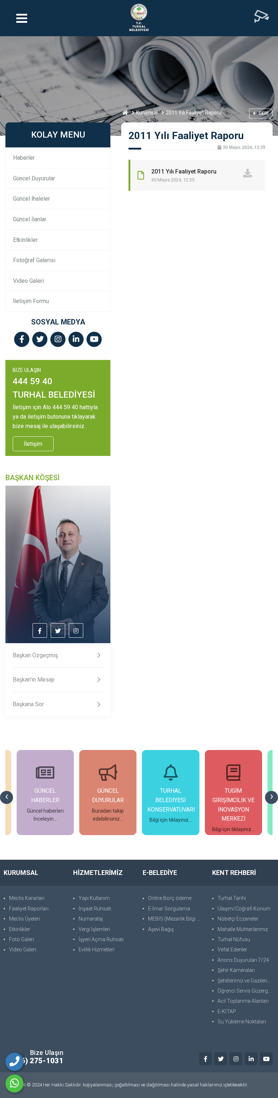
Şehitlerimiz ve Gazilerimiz (246, 981)
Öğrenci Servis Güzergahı (246, 991)
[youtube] (94, 339)
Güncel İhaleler (31, 198)
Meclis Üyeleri (24, 919)
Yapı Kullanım (94, 898)
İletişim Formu (31, 301)
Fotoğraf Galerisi (34, 260)
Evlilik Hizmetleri (96, 949)
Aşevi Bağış (161, 929)
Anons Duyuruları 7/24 (243, 960)
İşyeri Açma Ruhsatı (101, 939)
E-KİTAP (227, 1011)
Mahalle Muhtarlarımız (243, 929)
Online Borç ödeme (169, 898)
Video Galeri (28, 280)
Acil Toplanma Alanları (243, 1001)
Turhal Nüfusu (234, 939)
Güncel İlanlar (29, 219)
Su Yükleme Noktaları (242, 1021)
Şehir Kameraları (236, 970)
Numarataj (91, 919)
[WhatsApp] (14, 1083)
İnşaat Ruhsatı (95, 908)
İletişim (33, 443)
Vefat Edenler (232, 949)
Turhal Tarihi (232, 898)
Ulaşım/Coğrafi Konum (244, 908)
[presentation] (6, 797)
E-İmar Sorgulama (169, 908)
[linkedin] (76, 339)
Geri (263, 113)
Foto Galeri (21, 939)
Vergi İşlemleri (94, 929)
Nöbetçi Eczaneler (238, 919)
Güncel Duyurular (34, 178)
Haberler (24, 157)
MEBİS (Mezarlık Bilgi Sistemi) (176, 919)
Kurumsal (147, 113)
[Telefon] (14, 1062)
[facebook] (21, 339)
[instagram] (58, 339)
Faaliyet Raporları (29, 908)
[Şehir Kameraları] (261, 18)
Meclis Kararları (27, 898)
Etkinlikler (25, 239)
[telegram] (39, 339)
